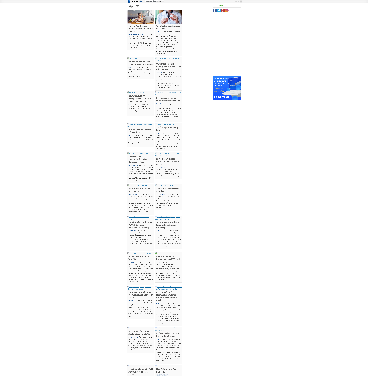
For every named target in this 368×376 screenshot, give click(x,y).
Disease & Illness (161, 167)
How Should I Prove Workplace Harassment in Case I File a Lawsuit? (139, 98)
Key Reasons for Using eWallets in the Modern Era (168, 99)
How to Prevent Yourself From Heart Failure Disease (140, 63)
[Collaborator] (227, 99)
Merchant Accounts (134, 194)
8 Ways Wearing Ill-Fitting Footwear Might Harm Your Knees (140, 295)
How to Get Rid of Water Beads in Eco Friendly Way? (140, 332)
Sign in (236, 1)
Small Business (133, 165)
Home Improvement (162, 375)
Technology (132, 231)
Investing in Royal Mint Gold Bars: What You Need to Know (140, 372)
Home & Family (160, 194)
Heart (130, 67)
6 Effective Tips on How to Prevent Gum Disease (167, 334)
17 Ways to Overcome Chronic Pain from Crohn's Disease (168, 161)
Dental (158, 339)
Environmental (133, 337)
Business (159, 72)
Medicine (159, 32)
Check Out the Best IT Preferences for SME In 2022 (168, 257)
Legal (130, 104)
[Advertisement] (227, 43)
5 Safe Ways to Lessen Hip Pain (167, 128)
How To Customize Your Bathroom (166, 370)
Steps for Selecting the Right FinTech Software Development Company (140, 225)
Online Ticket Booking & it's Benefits (140, 257)
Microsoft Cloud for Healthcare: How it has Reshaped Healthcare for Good (167, 296)
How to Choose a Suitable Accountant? (139, 190)
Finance (158, 104)
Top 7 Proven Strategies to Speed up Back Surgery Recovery (167, 225)
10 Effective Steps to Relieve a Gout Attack (140, 130)
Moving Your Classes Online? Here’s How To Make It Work (140, 28)
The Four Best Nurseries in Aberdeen (167, 190)
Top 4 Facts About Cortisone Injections (168, 27)
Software (131, 262)
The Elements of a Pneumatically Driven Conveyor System (138, 159)
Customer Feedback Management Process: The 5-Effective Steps (168, 66)
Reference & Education (135, 34)
